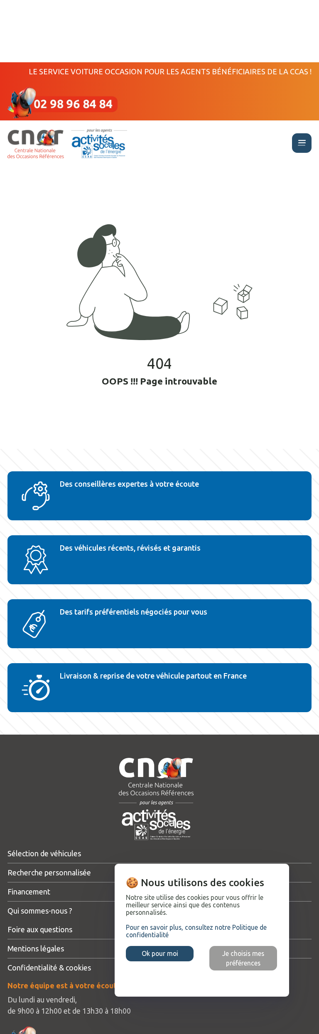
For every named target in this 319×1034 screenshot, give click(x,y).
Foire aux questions (39, 929)
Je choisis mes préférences (243, 958)
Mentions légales (35, 948)
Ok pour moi (160, 953)
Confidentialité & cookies (49, 967)
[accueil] (67, 144)
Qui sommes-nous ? (39, 911)
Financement (28, 891)
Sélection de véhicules (44, 853)
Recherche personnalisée (49, 872)
